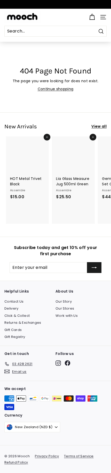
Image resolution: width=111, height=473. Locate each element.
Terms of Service (79, 456)
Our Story (64, 301)
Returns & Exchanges (22, 322)
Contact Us (14, 301)
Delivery (11, 308)
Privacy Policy (47, 456)
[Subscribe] (94, 267)
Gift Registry (14, 336)
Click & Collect (17, 315)
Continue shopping (56, 89)
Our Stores (65, 308)
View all (99, 126)
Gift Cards (13, 329)
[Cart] (92, 17)
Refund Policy (16, 462)
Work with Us (67, 315)
